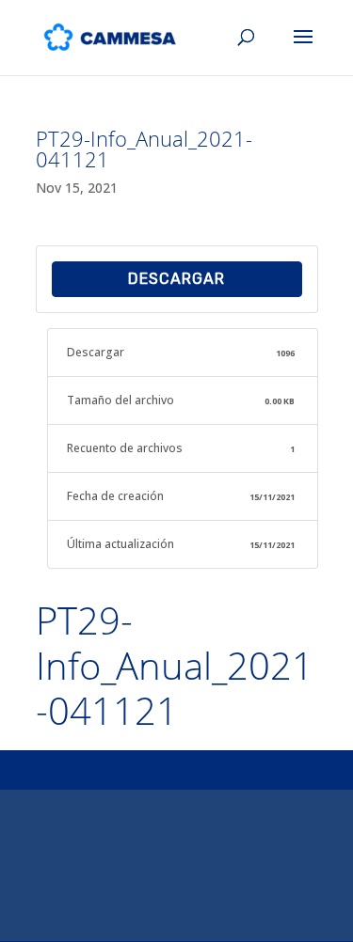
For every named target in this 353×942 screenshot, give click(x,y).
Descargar (176, 279)
